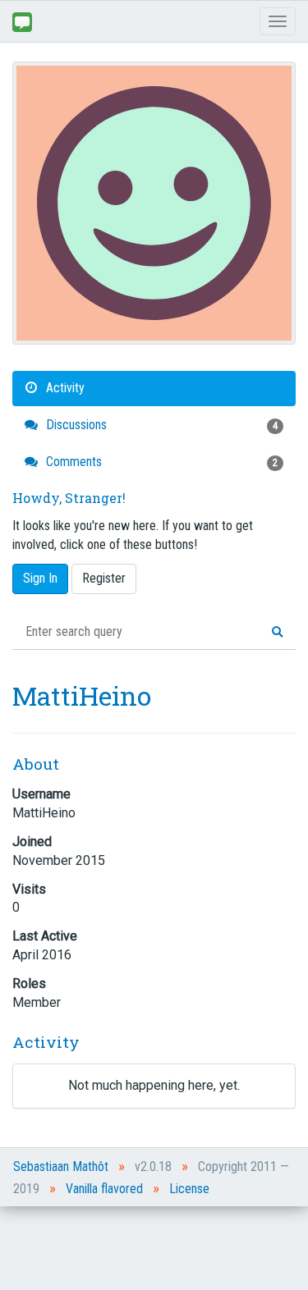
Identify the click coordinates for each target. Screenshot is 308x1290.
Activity (64, 388)
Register (104, 578)
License (189, 1188)
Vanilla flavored (104, 1188)
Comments (160, 461)
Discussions (160, 424)
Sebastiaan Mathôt (60, 1166)
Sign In (40, 578)
